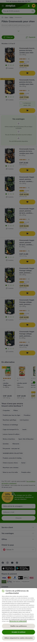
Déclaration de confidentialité (18, 621)
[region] (18, 615)
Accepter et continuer (18, 632)
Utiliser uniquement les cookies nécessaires (18, 638)
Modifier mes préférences (18, 626)
